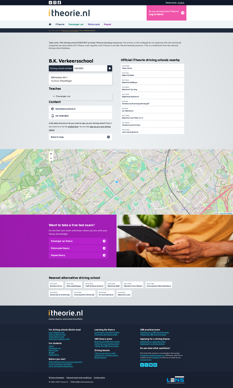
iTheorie (60, 24)
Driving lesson (100, 357)
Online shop (54, 355)
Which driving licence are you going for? (65, 362)
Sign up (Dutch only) (57, 334)
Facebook (155, 357)
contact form (73, 127)
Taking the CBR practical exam (153, 334)
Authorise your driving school (107, 344)
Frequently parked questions (152, 355)
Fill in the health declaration (61, 366)
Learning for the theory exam (107, 332)
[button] (116, 181)
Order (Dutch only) (56, 337)
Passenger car (76, 24)
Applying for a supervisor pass (153, 342)
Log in (51, 346)
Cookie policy (99, 377)
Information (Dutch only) (59, 339)
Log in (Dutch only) (56, 332)
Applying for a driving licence (152, 344)
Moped (107, 24)
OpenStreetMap (226, 213)
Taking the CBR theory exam (107, 346)
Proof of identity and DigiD (60, 364)
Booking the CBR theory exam (107, 342)
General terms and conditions (79, 377)
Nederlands (171, 2)
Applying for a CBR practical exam (154, 332)
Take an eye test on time (105, 353)
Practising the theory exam (106, 334)
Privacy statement (56, 377)
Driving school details (70, 30)
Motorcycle (94, 24)
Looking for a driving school (106, 355)
